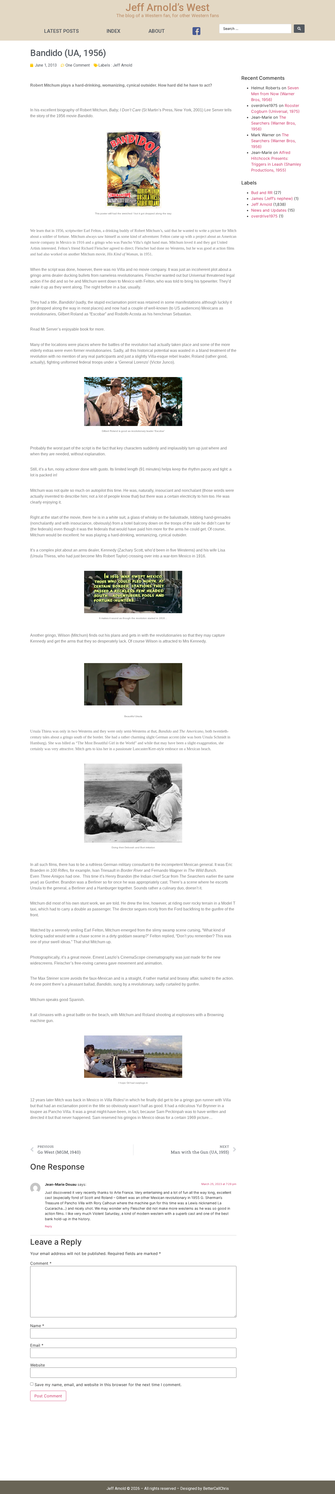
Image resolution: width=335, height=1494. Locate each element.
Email (36, 1345)
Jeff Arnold (122, 65)
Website (37, 1365)
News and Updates (268, 210)
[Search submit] (299, 28)
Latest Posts (61, 31)
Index (113, 31)
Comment (41, 1263)
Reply (48, 1226)
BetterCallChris (216, 1488)
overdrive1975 (264, 216)
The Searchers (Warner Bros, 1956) (273, 123)
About (156, 31)
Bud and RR (261, 192)
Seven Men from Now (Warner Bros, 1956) (275, 93)
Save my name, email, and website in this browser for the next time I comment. (108, 1385)
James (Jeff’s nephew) (272, 198)
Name (37, 1326)
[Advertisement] (133, 1443)
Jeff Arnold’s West (167, 7)
